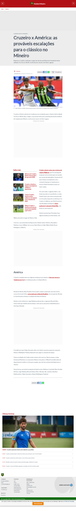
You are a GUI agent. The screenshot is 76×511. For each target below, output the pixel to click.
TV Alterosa (4, 489)
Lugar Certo (16, 484)
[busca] (73, 3)
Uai (14, 481)
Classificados (17, 492)
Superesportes (17, 487)
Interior (7, 9)
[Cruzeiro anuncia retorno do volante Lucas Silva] (38, 432)
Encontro (3, 495)
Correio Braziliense (5, 484)
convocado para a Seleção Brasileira (38, 294)
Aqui (2, 482)
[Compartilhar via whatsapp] (48, 72)
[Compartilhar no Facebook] (44, 72)
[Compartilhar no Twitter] (46, 72)
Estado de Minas (5, 481)
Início (2, 9)
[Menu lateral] (2, 3)
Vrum (15, 482)
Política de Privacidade (69, 501)
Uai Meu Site (29, 485)
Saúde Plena (17, 490)
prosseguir (38, 503)
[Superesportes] (31, 3)
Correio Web (17, 485)
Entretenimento (17, 488)
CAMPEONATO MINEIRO (21, 33)
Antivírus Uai (29, 490)
